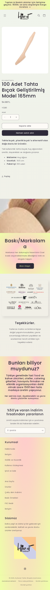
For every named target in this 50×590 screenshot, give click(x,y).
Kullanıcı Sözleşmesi (14, 465)
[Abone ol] (42, 430)
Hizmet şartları (26, 585)
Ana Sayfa (9, 481)
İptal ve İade (10, 471)
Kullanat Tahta (20, 578)
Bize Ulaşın (25, 266)
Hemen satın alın (25, 133)
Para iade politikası (25, 581)
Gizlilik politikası (42, 581)
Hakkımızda (10, 449)
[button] (5, 15)
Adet (4, 112)
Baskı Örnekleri (11, 498)
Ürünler (8, 487)
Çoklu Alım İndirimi (13, 492)
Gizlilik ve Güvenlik (13, 460)
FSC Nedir (9, 503)
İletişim (8, 454)
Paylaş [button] (7, 176)
